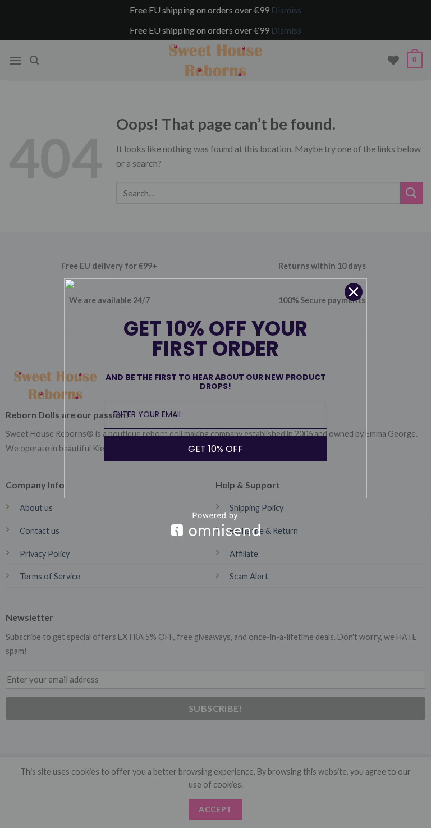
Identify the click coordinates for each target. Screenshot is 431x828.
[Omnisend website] (215, 524)
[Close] (353, 291)
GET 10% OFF (215, 448)
